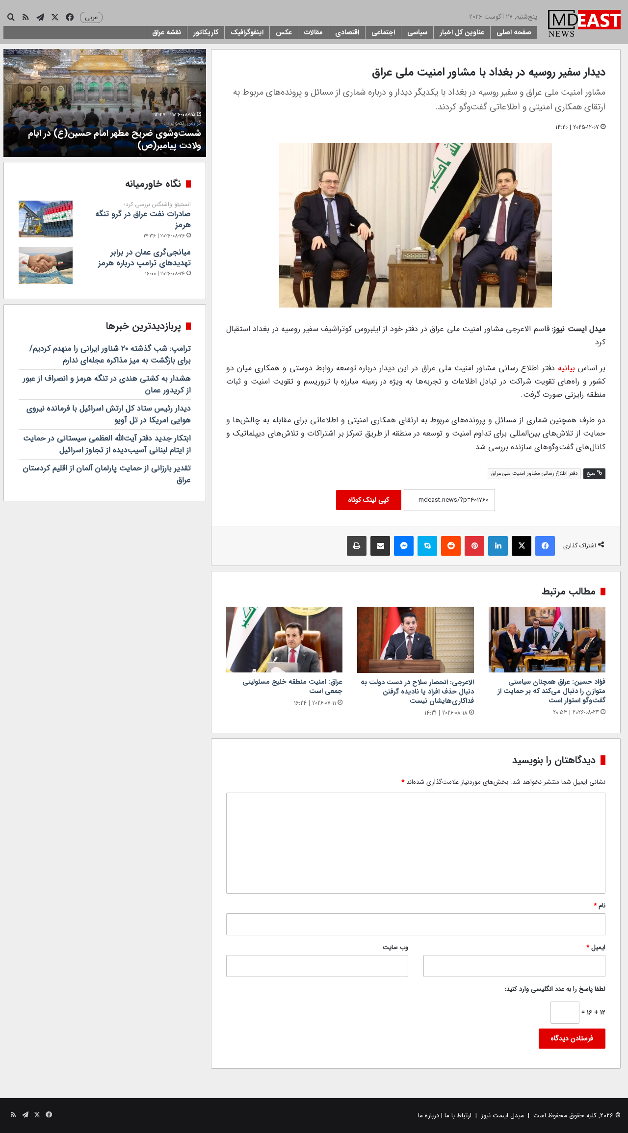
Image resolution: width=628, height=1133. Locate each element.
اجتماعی (383, 32)
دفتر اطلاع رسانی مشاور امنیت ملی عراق (534, 473)
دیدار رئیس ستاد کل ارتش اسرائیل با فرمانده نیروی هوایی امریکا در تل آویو (108, 414)
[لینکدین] (498, 546)
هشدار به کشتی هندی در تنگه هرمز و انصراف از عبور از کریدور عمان (107, 384)
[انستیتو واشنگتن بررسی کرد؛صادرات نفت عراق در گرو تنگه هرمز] (46, 219)
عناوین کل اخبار (462, 32)
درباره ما (428, 1115)
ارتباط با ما (458, 1115)
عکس (284, 32)
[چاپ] (356, 546)
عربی (91, 17)
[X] (521, 546)
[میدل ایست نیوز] (584, 24)
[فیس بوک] (545, 546)
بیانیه (566, 368)
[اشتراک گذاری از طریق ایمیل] (380, 546)
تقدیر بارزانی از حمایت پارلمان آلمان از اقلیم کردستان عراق (107, 474)
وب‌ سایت (395, 947)
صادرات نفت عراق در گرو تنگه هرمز (143, 216)
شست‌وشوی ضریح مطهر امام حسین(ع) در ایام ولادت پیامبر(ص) (114, 136)
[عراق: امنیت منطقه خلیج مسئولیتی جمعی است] (284, 639)
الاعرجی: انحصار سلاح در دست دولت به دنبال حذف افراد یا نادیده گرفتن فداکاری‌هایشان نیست (417, 691)
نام (599, 906)
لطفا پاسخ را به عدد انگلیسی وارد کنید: (555, 989)
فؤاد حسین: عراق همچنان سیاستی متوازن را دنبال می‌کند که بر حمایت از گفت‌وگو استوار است (551, 691)
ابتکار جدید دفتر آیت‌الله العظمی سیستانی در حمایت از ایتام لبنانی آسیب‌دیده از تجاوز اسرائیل (107, 444)
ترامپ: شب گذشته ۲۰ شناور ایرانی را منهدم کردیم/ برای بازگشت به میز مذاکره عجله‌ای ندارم (110, 354)
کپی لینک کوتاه (368, 499)
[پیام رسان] (404, 546)
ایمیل (595, 947)
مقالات (313, 32)
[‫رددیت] (451, 546)
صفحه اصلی (514, 32)
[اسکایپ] (427, 546)
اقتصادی (347, 32)
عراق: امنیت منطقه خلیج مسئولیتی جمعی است (292, 686)
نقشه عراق (166, 32)
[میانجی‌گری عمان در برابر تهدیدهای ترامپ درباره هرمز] (46, 265)
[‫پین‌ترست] (474, 546)
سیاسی (417, 32)
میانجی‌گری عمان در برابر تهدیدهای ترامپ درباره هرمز (144, 257)
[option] (104, 103)
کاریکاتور (205, 32)
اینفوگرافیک (247, 32)
